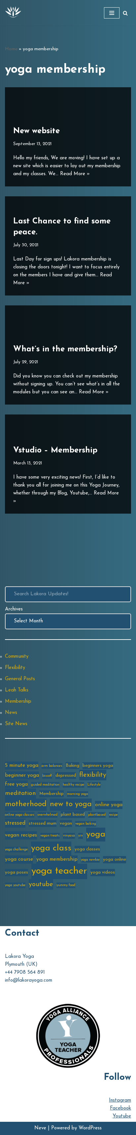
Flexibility (15, 667)
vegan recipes (21, 835)
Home (11, 49)
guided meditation (45, 785)
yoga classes (87, 849)
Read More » (75, 174)
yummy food (65, 885)
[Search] (125, 13)
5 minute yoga (21, 765)
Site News (16, 724)
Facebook (120, 1108)
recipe (113, 815)
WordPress (90, 1128)
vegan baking (85, 824)
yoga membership (57, 859)
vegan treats (50, 836)
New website (36, 131)
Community (16, 656)
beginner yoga (22, 775)
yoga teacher (59, 871)
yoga (95, 834)
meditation (20, 793)
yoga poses (16, 872)
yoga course (19, 859)
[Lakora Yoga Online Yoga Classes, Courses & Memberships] (13, 13)
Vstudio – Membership (55, 450)
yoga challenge (16, 849)
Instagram (120, 1100)
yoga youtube (15, 885)
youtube (41, 884)
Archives (14, 609)
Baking (72, 765)
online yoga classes (19, 815)
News (11, 712)
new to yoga (71, 804)
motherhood (26, 804)
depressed (65, 775)
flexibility (92, 775)
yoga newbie (90, 860)
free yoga (16, 784)
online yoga (108, 804)
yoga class (51, 848)
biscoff (47, 776)
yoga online (114, 859)
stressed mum (42, 823)
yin (80, 836)
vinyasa (69, 836)
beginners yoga (98, 765)
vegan (66, 823)
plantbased (97, 815)
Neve (40, 1128)
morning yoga (77, 794)
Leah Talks (16, 690)
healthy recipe (73, 785)
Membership (18, 701)
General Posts (20, 679)
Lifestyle (94, 785)
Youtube (122, 1116)
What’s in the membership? (65, 349)
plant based (73, 814)
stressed (15, 823)
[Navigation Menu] (111, 13)
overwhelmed (47, 815)
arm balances (52, 766)
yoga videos (102, 872)
